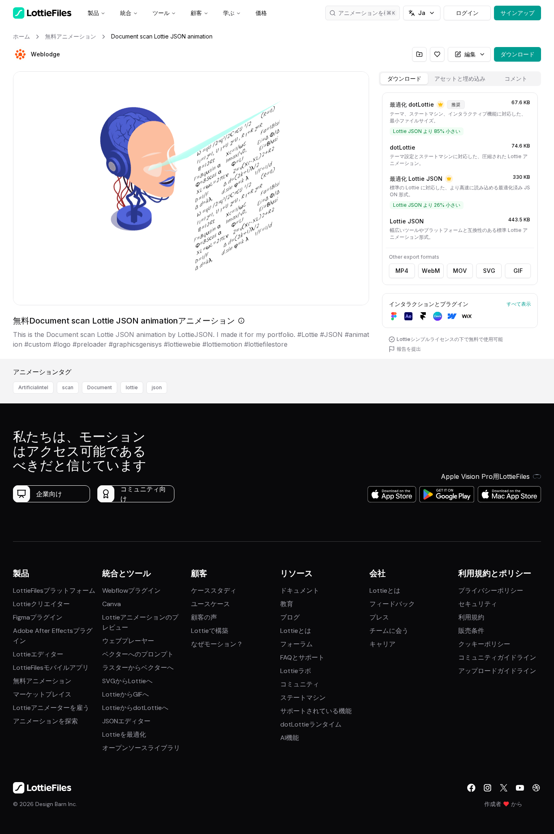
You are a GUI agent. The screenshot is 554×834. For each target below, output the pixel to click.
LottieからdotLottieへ (135, 707)
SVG (489, 270)
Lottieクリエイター (41, 604)
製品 (93, 12)
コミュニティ (299, 684)
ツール (161, 12)
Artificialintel (33, 387)
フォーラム (296, 644)
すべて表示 (519, 304)
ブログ (290, 617)
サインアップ (517, 12)
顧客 (196, 12)
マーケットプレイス (42, 694)
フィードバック (392, 604)
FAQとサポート (302, 657)
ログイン (467, 12)
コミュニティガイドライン (497, 657)
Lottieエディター (38, 654)
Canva (111, 604)
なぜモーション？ (217, 644)
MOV (460, 270)
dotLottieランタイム (310, 724)
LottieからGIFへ (125, 694)
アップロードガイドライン (497, 671)
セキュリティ (477, 604)
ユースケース (210, 604)
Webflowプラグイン (131, 590)
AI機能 (289, 737)
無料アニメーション (42, 681)
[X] (504, 788)
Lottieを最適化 (124, 734)
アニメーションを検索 (366, 12)
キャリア (382, 644)
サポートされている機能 (316, 711)
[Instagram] (487, 788)
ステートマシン (303, 697)
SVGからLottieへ (127, 681)
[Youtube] (520, 788)
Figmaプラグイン (37, 617)
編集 (470, 54)
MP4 (401, 270)
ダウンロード (517, 54)
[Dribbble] (536, 788)
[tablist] (460, 78)
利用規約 (471, 617)
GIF (518, 270)
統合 (125, 12)
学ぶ (228, 12)
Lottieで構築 (209, 630)
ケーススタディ (213, 590)
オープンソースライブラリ (141, 748)
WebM (431, 270)
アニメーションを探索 (45, 721)
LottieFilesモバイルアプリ (51, 667)
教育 (286, 604)
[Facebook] (471, 788)
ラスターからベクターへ (138, 667)
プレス (379, 617)
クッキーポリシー (484, 644)
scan (67, 387)
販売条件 (471, 630)
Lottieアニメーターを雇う (51, 707)
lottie (132, 387)
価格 (261, 12)
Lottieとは (295, 630)
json (157, 387)
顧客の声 (204, 617)
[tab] (404, 78)
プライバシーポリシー (490, 590)
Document (99, 387)
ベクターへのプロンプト (138, 654)
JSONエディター (126, 721)
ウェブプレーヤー (128, 641)
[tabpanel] (460, 224)
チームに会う (388, 630)
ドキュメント (299, 590)
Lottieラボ (295, 671)
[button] (20, 54)
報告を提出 (409, 349)
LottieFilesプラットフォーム (54, 590)
